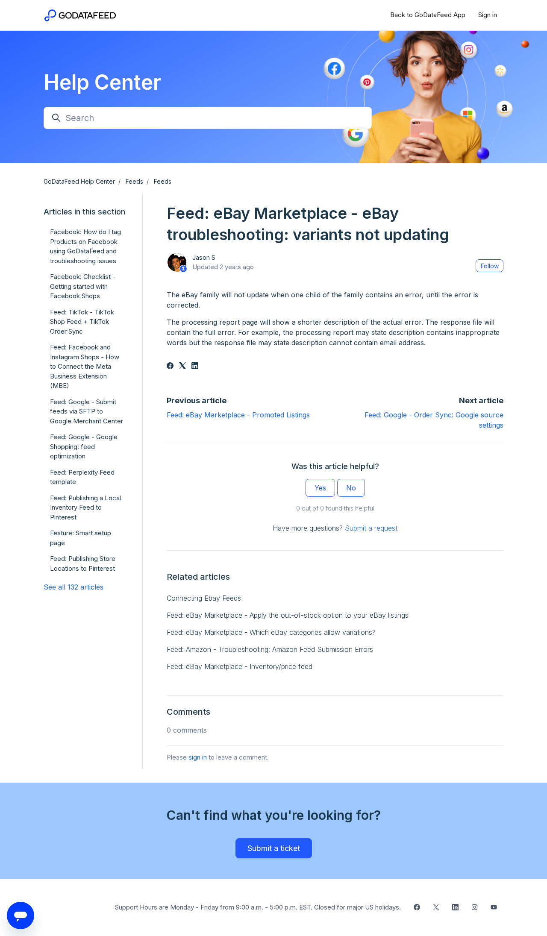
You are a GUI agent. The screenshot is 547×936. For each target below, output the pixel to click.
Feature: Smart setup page (80, 538)
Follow (490, 266)
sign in (197, 757)
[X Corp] (182, 366)
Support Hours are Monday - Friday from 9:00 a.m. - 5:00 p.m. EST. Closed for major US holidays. (258, 907)
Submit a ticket (273, 848)
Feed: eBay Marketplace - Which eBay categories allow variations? (271, 632)
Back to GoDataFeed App (427, 15)
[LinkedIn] (194, 366)
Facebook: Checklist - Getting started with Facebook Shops (82, 286)
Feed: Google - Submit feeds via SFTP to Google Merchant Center (86, 411)
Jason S (203, 257)
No (351, 488)
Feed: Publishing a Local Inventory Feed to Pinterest (85, 507)
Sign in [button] (487, 15)
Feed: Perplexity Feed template (82, 477)
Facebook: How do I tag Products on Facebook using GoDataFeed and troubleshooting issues (85, 246)
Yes (320, 488)
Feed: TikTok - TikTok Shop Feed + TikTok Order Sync (82, 321)
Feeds (134, 181)
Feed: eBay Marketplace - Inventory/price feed (239, 666)
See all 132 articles (73, 587)
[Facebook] (170, 366)
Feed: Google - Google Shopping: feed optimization (84, 446)
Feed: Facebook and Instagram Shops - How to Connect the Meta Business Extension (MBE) (84, 366)
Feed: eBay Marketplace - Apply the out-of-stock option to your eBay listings (288, 615)
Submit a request (371, 528)
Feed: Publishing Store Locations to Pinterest (82, 563)
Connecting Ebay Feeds (204, 598)
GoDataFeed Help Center (79, 181)
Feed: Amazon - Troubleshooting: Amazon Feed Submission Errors (270, 649)
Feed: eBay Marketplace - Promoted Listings (238, 415)
